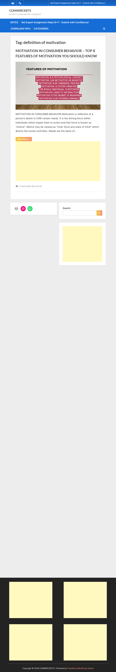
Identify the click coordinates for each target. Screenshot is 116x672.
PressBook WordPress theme (80, 668)
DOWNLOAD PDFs (21, 28)
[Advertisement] (58, 161)
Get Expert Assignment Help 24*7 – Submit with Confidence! (77, 3)
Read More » (25, 139)
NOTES (14, 22)
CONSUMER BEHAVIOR (30, 186)
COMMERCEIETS (20, 10)
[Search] (99, 213)
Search (66, 208)
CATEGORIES (41, 28)
